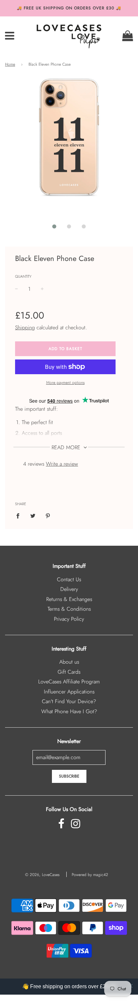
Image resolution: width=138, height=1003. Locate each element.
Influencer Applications (69, 691)
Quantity (23, 276)
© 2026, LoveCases (42, 875)
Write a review (62, 464)
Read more (67, 447)
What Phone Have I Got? (69, 711)
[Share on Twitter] (33, 516)
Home (10, 64)
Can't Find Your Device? (69, 701)
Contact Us (69, 579)
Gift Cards (69, 672)
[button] (54, 226)
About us (69, 662)
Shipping (25, 327)
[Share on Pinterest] (48, 516)
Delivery (69, 589)
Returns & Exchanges (69, 599)
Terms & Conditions (69, 609)
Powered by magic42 (90, 875)
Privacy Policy (69, 619)
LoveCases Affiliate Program (69, 681)
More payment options (65, 383)
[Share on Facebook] (19, 516)
